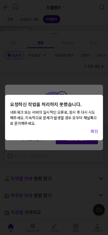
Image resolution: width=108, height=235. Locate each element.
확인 (94, 131)
